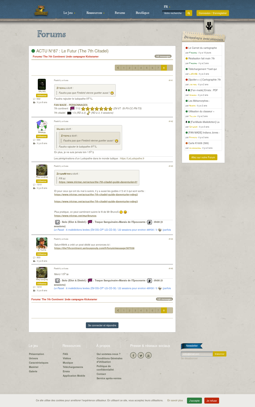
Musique (68, 362)
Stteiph (60, 88)
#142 (171, 121)
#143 (171, 166)
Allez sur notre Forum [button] (203, 157)
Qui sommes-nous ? (109, 354)
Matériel (33, 367)
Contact (101, 374)
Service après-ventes (109, 378)
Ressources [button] (95, 13)
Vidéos (67, 358)
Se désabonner (189, 358)
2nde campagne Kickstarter (82, 56)
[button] (167, 7)
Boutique (142, 13)
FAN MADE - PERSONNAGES (70, 105)
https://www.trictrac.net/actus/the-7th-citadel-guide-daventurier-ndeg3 (96, 201)
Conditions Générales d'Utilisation (109, 359)
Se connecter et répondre (102, 325)
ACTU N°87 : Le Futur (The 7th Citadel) (72, 51)
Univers (33, 358)
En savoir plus (175, 400)
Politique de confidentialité (105, 367)
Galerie (33, 371)
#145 (171, 268)
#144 (171, 238)
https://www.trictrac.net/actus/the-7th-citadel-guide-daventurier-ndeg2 (96, 194)
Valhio (41, 91)
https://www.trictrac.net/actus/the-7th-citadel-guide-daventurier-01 (98, 182)
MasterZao (42, 177)
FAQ (65, 354)
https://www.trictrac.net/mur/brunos (75, 215)
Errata (66, 371)
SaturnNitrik (63, 174)
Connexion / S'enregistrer (213, 13)
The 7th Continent (54, 56)
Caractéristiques (38, 362)
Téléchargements (73, 367)
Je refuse (212, 400)
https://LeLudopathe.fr (132, 158)
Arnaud (42, 132)
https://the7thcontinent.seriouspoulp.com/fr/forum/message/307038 (94, 248)
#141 (171, 80)
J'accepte (194, 400)
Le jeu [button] (68, 13)
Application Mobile (74, 375)
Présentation (36, 354)
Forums (120, 13)
